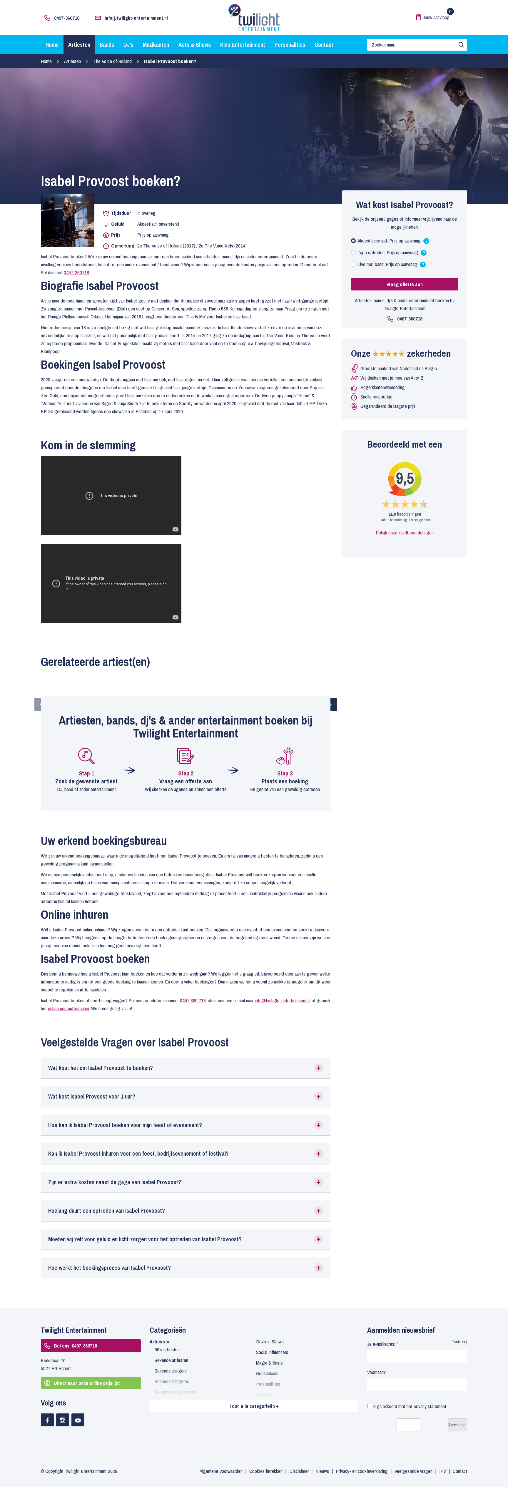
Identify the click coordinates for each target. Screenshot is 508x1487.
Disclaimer (299, 1471)
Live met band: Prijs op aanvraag (390, 265)
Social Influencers (272, 1352)
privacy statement (430, 1406)
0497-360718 (66, 17)
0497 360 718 (193, 1000)
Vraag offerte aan (405, 284)
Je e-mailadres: (382, 1343)
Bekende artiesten (171, 1360)
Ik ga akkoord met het (408, 1406)
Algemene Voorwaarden (221, 1471)
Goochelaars (267, 1373)
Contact (324, 45)
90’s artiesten (167, 1349)
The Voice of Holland (112, 61)
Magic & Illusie (269, 1362)
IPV (442, 1471)
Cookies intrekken (266, 1471)
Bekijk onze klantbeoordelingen (405, 532)
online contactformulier (68, 1008)
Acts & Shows (194, 45)
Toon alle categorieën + (254, 1406)
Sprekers (264, 1394)
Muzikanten (156, 45)
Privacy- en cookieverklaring (362, 1471)
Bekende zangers (171, 1370)
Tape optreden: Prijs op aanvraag (391, 254)
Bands (107, 45)
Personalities (290, 45)
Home (52, 45)
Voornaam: (376, 1372)
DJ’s (128, 45)
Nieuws (322, 1471)
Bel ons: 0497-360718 (75, 1345)
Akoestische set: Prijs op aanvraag (392, 242)
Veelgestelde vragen (413, 1471)
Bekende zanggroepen (175, 1391)
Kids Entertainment (242, 45)
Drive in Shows (270, 1341)
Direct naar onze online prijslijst (87, 1383)
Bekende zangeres (172, 1381)
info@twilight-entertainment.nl (136, 17)
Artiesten (79, 45)
